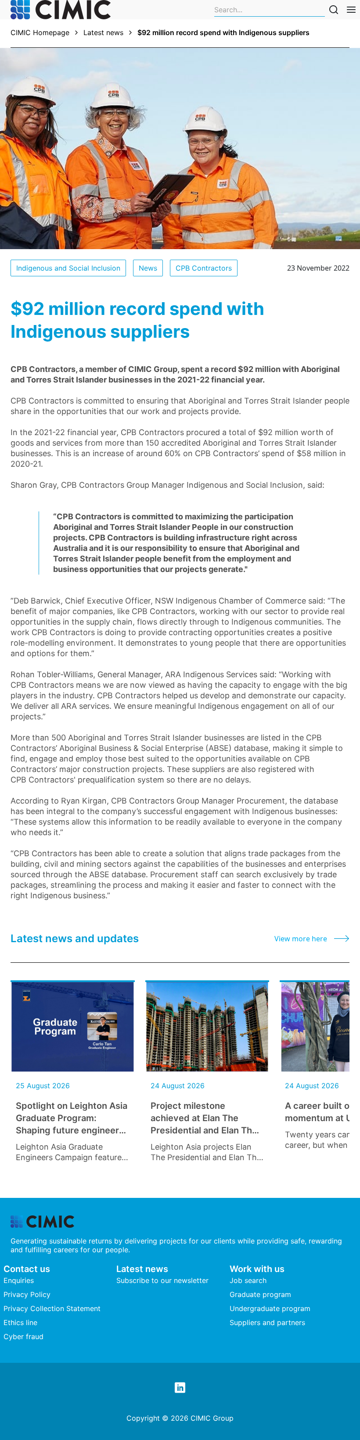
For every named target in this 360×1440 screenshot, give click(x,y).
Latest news (103, 32)
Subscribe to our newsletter (162, 1280)
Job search (248, 1280)
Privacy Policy (27, 1294)
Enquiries (19, 1280)
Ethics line (20, 1322)
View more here (300, 938)
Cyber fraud (23, 1336)
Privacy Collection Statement (52, 1308)
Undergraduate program (270, 1308)
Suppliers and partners (267, 1322)
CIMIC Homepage (40, 32)
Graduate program (260, 1294)
